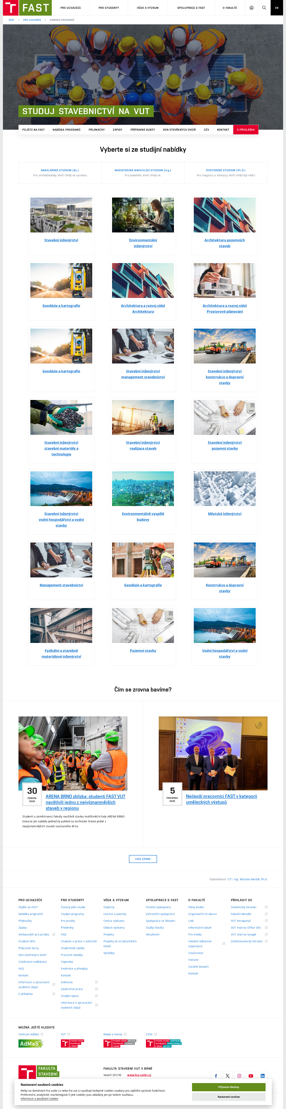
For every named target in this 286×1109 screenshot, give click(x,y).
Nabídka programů (67, 129)
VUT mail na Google (248, 934)
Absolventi (152, 934)
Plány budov (196, 907)
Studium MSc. (27, 941)
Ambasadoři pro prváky (36, 934)
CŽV (206, 129)
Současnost (195, 953)
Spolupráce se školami (160, 921)
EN (277, 7)
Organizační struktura (202, 914)
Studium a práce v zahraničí (79, 941)
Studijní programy (72, 914)
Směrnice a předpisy (74, 968)
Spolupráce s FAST (191, 7)
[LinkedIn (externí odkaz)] (263, 1076)
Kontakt (223, 129)
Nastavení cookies (229, 1096)
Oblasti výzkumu (114, 927)
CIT (230, 879)
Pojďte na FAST (33, 129)
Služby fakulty (155, 927)
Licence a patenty (115, 914)
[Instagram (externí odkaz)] (239, 1076)
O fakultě (230, 7)
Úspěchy (109, 907)
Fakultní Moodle (246, 914)
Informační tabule (199, 927)
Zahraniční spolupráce (160, 914)
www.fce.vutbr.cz (139, 1075)
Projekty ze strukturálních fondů (120, 943)
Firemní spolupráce (158, 907)
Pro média (195, 934)
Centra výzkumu (114, 921)
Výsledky (109, 953)
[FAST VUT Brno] (27, 8)
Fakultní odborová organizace (200, 944)
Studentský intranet (248, 907)
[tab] (60, 173)
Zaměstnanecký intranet (249, 941)
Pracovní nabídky (72, 955)
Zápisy (118, 129)
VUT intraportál (246, 921)
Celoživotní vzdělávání (32, 962)
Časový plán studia (73, 907)
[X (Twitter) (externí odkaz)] (227, 1076)
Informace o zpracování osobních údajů (33, 984)
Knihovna (71, 982)
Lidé (191, 921)
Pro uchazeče (71, 7)
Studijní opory (74, 996)
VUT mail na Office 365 (249, 927)
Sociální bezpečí (198, 966)
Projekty (109, 934)
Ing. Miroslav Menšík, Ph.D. (251, 879)
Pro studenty (109, 7)
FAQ (21, 968)
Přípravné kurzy (143, 129)
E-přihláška (246, 129)
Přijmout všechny (228, 1087)
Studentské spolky (72, 948)
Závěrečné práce (77, 989)
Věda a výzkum (148, 7)
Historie (193, 960)
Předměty (67, 927)
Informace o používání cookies (39, 1098)
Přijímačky (97, 129)
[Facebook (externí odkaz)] (216, 1076)
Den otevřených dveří (179, 129)
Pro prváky (68, 921)
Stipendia (67, 962)
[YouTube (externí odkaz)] (251, 1076)
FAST (11, 20)
